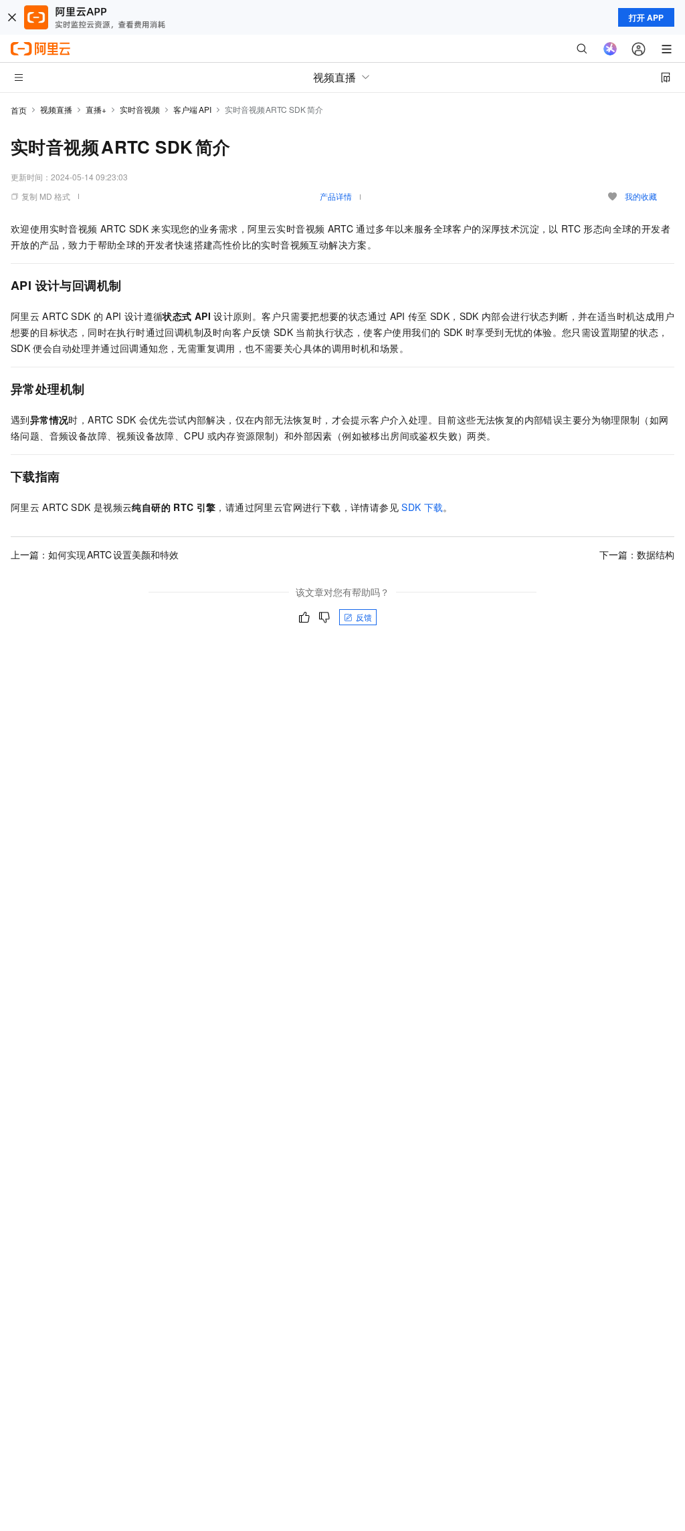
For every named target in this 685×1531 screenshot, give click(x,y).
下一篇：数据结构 (636, 554)
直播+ (96, 109)
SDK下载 (422, 507)
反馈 (364, 617)
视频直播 (56, 109)
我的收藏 (641, 196)
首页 (19, 110)
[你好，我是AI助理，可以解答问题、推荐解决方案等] (610, 49)
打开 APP (646, 17)
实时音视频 (140, 109)
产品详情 (336, 196)
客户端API (192, 109)
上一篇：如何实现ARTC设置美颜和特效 (95, 554)
